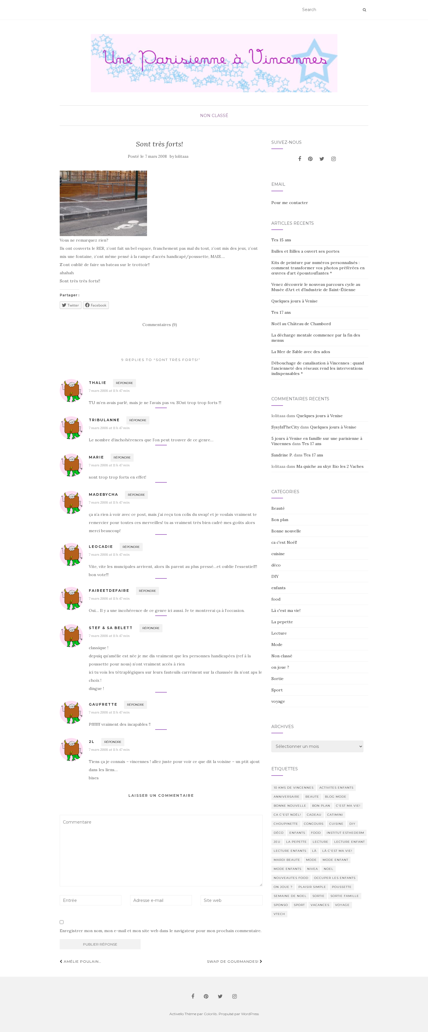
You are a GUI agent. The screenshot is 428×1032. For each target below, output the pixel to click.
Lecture (279, 633)
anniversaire (287, 797)
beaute (312, 797)
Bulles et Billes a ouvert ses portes (305, 251)
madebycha (103, 494)
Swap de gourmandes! (233, 961)
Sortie (277, 678)
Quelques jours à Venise (294, 301)
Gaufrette (103, 704)
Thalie (97, 382)
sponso (281, 905)
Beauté (278, 508)
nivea (312, 869)
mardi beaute (287, 860)
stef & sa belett (111, 628)
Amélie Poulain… (82, 961)
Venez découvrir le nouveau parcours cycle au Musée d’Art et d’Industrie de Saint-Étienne (315, 287)
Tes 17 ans (281, 312)
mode (311, 860)
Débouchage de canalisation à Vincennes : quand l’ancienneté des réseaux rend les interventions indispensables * (317, 368)
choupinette (286, 824)
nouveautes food (291, 878)
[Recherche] (364, 10)
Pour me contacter (289, 202)
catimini (335, 815)
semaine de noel (290, 896)
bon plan (321, 806)
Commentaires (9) (159, 324)
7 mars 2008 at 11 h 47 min (109, 390)
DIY (275, 576)
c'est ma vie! (348, 806)
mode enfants (287, 869)
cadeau (314, 815)
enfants (278, 587)
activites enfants (336, 788)
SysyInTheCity (285, 427)
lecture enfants (290, 851)
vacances (320, 905)
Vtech (279, 914)
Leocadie (101, 546)
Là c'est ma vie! (285, 610)
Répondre (124, 383)
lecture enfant (349, 842)
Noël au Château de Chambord (301, 323)
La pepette (282, 621)
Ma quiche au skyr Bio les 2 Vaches (330, 466)
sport (299, 905)
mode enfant (335, 860)
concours (313, 824)
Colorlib (210, 1014)
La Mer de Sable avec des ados (300, 351)
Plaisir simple (312, 887)
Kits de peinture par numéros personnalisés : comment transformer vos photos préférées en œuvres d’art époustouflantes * (318, 268)
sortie (318, 896)
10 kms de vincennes (294, 788)
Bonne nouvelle (286, 531)
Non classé (214, 115)
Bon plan (279, 519)
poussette (342, 887)
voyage (278, 701)
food (275, 599)
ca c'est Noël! (284, 542)
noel (328, 869)
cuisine (278, 553)
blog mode (335, 797)
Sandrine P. (282, 455)
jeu (277, 842)
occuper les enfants (335, 878)
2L (92, 741)
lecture (320, 842)
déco (276, 565)
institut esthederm (345, 833)
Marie (96, 457)
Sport (277, 690)
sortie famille (344, 896)
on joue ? (280, 667)
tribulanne (104, 420)
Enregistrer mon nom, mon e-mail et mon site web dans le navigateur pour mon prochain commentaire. (160, 930)
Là (314, 851)
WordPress (250, 1014)
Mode (276, 644)
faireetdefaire (109, 590)
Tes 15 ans (281, 239)
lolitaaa (181, 156)
